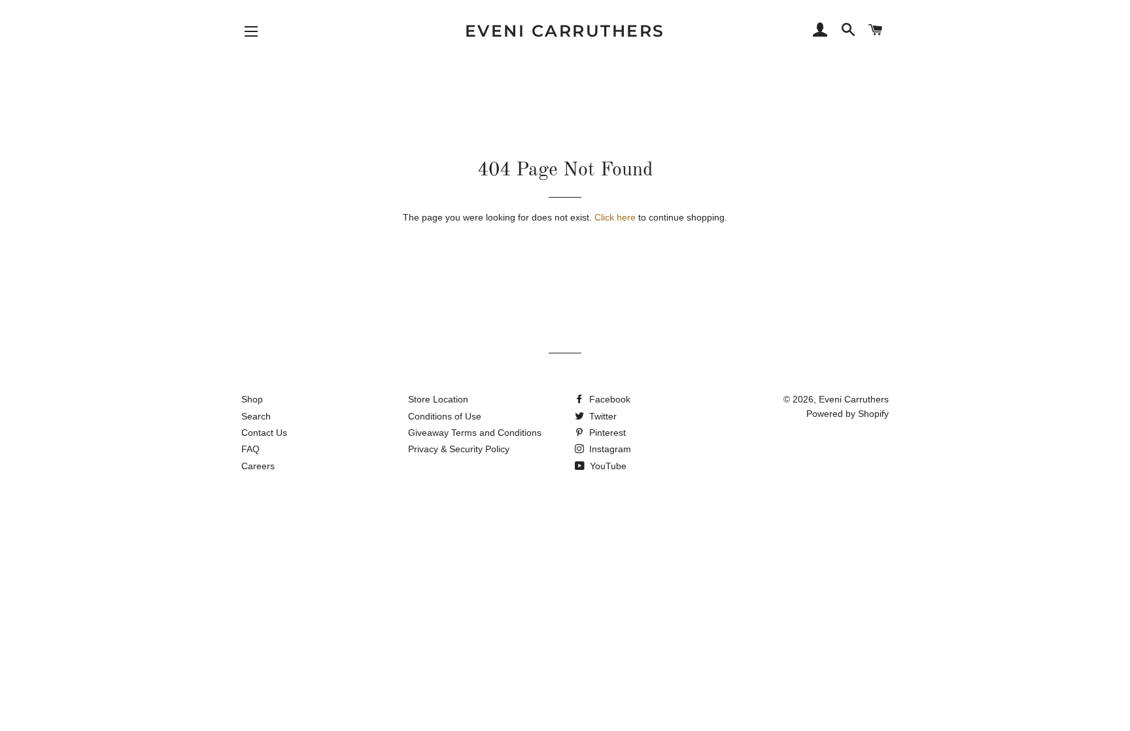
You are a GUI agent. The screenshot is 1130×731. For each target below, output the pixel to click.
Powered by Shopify (847, 413)
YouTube (606, 466)
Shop (252, 399)
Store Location (438, 399)
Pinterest (606, 432)
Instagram (609, 449)
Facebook (608, 399)
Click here (615, 217)
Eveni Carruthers (565, 31)
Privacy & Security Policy (458, 449)
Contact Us (264, 432)
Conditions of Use (444, 416)
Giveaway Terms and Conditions (474, 432)
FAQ (250, 449)
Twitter (602, 416)
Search (256, 416)
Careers (258, 466)
